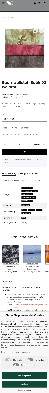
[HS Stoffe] (10, 3)
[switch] (8, 359)
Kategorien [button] (7, 281)
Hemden (32, 210)
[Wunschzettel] (39, 2)
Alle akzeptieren (24, 376)
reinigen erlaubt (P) (28, 197)
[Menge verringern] (5, 144)
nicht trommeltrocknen (30, 191)
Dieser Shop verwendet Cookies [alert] (24, 315)
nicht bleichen (27, 188)
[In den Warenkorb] (4, 24)
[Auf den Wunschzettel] (41, 30)
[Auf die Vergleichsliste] (35, 30)
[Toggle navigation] (3, 1)
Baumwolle (26, 205)
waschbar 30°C (27, 200)
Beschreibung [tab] (9, 173)
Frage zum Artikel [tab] (29, 173)
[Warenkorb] (44, 2)
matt (23, 217)
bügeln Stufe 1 (27, 194)
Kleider (39, 210)
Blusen (24, 210)
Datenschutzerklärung (10, 352)
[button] (35, 2)
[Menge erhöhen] (44, 144)
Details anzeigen (24, 390)
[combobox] (24, 119)
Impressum (25, 352)
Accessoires (26, 213)
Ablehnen (24, 384)
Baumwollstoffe (17, 97)
